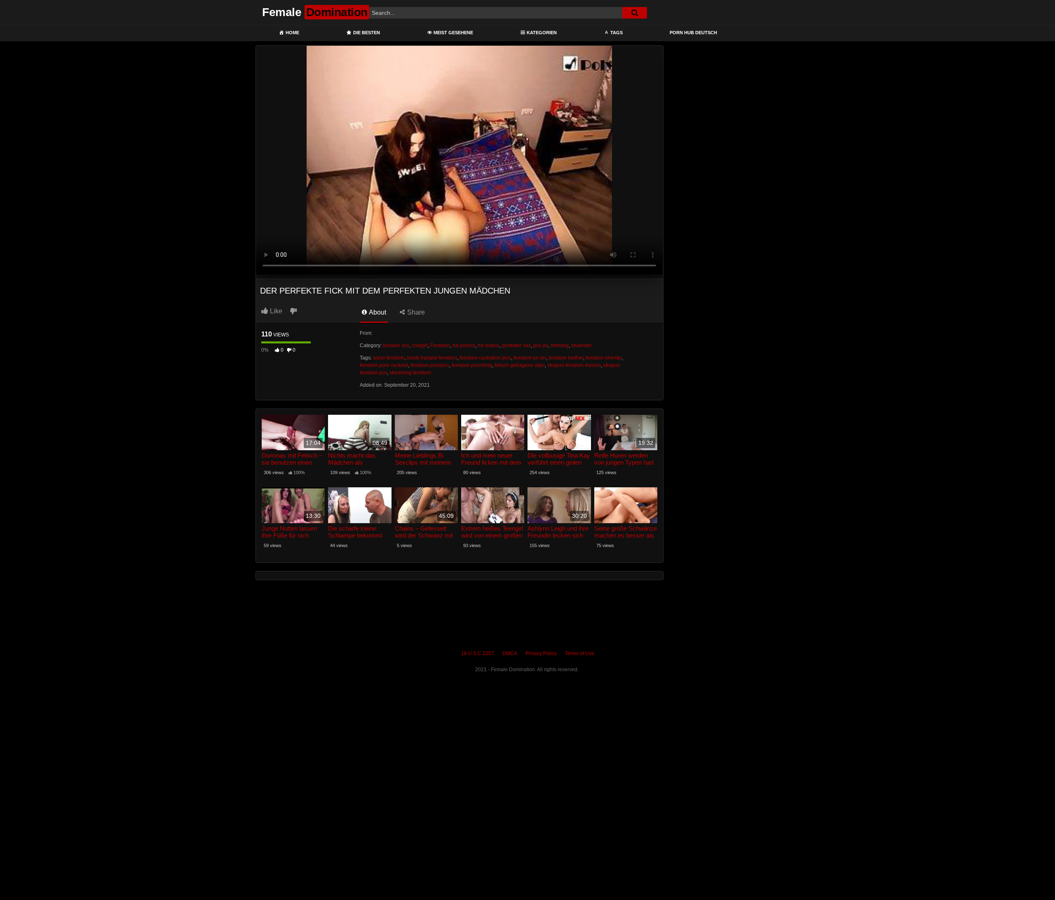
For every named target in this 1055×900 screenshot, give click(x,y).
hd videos (488, 345)
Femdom (440, 345)
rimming (560, 345)
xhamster (581, 345)
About (377, 312)
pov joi (540, 345)
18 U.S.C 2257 (477, 653)
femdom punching (472, 365)
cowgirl (420, 345)
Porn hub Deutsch (693, 32)
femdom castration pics (485, 358)
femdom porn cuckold (384, 365)
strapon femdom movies (574, 365)
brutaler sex (396, 345)
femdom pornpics (429, 365)
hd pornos (463, 345)
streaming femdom (410, 373)
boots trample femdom (432, 358)
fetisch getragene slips (520, 365)
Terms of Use (579, 653)
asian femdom (389, 358)
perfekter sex (516, 345)
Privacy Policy (541, 653)
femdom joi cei (529, 358)
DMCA (509, 653)
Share (415, 312)
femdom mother (566, 358)
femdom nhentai (604, 358)
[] (634, 13)
